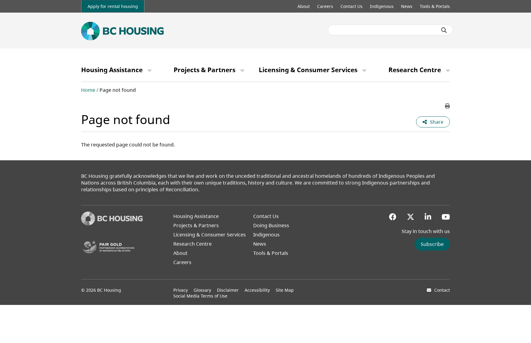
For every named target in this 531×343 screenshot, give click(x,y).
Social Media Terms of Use (200, 296)
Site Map (285, 290)
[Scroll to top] (518, 326)
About (303, 6)
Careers (325, 6)
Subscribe (432, 244)
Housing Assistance (112, 69)
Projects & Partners (204, 69)
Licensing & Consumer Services (308, 69)
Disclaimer (228, 290)
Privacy (180, 290)
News (406, 6)
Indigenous (382, 6)
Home (88, 90)
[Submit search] (444, 30)
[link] (112, 6)
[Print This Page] (447, 106)
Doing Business (271, 225)
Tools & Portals (435, 6)
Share (436, 122)
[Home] (112, 223)
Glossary (202, 290)
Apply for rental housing (113, 6)
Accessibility (257, 290)
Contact (442, 290)
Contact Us (351, 6)
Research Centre (414, 69)
